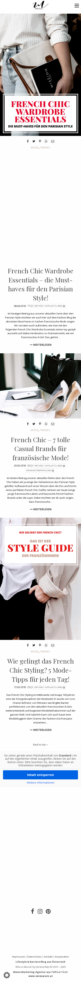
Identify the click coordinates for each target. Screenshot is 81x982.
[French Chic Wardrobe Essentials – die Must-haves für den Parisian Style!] (40, 74)
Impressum (18, 956)
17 (29, 305)
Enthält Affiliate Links (48, 305)
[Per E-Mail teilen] (52, 141)
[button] (77, 5)
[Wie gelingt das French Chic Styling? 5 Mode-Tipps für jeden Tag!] (40, 578)
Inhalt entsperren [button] (40, 775)
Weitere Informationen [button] (40, 782)
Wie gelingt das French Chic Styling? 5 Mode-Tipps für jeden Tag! (40, 670)
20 (29, 465)
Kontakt (48, 956)
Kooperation (62, 956)
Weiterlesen (41, 344)
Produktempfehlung (38, 470)
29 (29, 687)
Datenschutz (34, 956)
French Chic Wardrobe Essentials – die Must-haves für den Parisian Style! (40, 284)
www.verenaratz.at (40, 976)
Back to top (39, 744)
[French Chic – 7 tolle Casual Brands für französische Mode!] (40, 385)
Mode (35, 147)
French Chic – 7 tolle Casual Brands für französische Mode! (40, 448)
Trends (45, 147)
